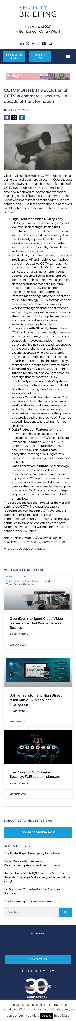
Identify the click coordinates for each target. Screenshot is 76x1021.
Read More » (19, 634)
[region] (38, 76)
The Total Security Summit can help (41, 542)
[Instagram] (38, 44)
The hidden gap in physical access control (33, 901)
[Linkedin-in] (22, 44)
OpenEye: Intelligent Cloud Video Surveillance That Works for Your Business (36, 623)
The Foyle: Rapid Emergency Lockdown (32, 853)
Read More (61, 1015)
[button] (50, 43)
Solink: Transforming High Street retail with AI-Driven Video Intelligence (36, 700)
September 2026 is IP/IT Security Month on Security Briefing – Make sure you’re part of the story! (37, 877)
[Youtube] (44, 44)
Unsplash (41, 549)
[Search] (65, 912)
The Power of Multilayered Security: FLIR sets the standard (35, 774)
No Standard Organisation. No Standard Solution (32, 891)
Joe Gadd (23, 549)
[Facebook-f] (33, 44)
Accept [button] (46, 1015)
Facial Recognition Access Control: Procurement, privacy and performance (32, 863)
